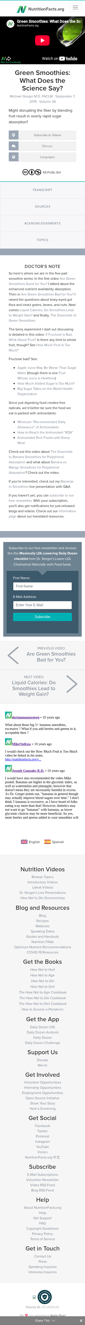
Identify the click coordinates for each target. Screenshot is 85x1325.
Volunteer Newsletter (42, 1179)
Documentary (42, 897)
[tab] (42, 190)
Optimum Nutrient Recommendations (42, 947)
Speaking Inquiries (43, 1266)
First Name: (22, 577)
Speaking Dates (42, 931)
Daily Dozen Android (42, 1032)
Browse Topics (42, 876)
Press (43, 1261)
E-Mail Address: (26, 596)
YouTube (42, 1146)
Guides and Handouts (42, 936)
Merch (42, 1065)
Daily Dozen (42, 1037)
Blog (42, 915)
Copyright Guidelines (42, 1228)
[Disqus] (42, 764)
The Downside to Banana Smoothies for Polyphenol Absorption (41, 456)
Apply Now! (58, 1315)
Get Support (42, 1218)
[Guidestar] (34, 1296)
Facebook (42, 1125)
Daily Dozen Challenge (42, 1042)
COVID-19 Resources (42, 952)
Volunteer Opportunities (42, 1082)
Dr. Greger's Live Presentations (42, 892)
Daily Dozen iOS (42, 1027)
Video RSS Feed (42, 1185)
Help (42, 1212)
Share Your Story (42, 1103)
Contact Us (42, 1256)
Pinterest (42, 1136)
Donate (42, 1060)
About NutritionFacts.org (42, 1207)
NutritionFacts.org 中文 (42, 1157)
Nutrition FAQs (42, 941)
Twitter (42, 1131)
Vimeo (42, 1152)
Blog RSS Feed (42, 1190)
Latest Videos (42, 887)
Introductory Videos (42, 882)
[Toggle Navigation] (75, 7)
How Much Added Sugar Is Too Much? (46, 383)
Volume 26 (47, 101)
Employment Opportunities (42, 1092)
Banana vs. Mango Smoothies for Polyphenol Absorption (38, 467)
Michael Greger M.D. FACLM (32, 96)
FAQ (42, 1223)
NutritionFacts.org (45, 8)
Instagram (42, 1141)
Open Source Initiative (43, 1098)
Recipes (42, 920)
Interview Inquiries (43, 1271)
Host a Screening (43, 1108)
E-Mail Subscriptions (42, 1174)
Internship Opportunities (42, 1087)
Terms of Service (42, 1238)
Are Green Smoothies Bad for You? (47, 294)
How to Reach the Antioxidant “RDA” (45, 432)
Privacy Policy (42, 1233)
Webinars (42, 926)
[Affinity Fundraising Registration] (44, 1296)
